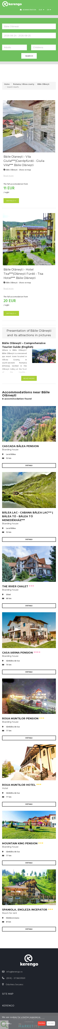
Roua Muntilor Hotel (22, 784)
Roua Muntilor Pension (23, 718)
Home (7, 84)
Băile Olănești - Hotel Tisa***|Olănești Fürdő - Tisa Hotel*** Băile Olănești (23, 274)
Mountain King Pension (22, 843)
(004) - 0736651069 (15, 978)
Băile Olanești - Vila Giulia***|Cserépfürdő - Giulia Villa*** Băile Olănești (24, 161)
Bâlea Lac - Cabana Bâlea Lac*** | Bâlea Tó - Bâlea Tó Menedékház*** (27, 516)
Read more (9, 176)
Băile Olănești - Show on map (18, 170)
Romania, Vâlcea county (23, 84)
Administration (29, 9)
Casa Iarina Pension (21, 652)
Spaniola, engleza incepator (27, 909)
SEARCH (29, 56)
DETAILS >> (11, 201)
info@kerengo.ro (14, 972)
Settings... (6, 1023)
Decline (41, 1023)
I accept (50, 1023)
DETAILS (28, 465)
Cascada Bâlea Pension (20, 446)
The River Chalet (18, 586)
